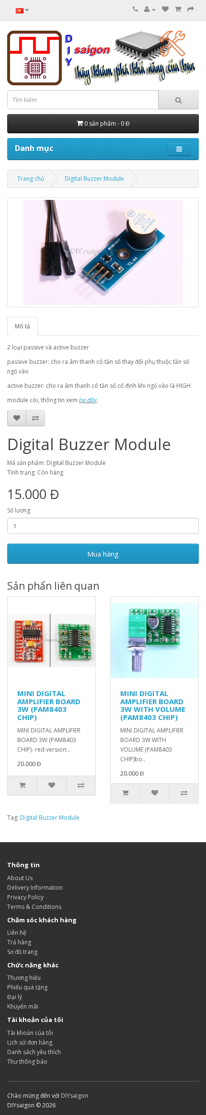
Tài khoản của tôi (30, 1033)
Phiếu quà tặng (27, 987)
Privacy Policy (25, 897)
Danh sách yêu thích (34, 1052)
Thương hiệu (24, 978)
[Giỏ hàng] (178, 9)
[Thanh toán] (190, 9)
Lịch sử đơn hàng (29, 1042)
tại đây (88, 400)
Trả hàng (19, 942)
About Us (20, 878)
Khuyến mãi (22, 1006)
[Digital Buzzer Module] (103, 252)
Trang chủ (30, 178)
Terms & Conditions (34, 907)
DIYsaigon (74, 1096)
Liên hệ (16, 933)
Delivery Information (35, 887)
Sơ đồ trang (22, 952)
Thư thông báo (27, 1061)
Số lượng (18, 510)
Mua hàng (103, 553)
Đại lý (14, 997)
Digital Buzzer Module (94, 178)
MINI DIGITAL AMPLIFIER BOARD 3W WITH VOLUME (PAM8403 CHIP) (152, 705)
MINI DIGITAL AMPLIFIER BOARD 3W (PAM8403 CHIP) (48, 705)
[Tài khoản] (150, 9)
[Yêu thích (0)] (165, 9)
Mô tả (22, 326)
